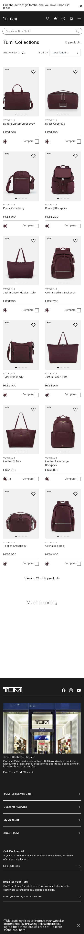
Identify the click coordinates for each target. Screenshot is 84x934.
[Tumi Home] (10, 18)
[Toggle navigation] (79, 18)
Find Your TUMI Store (17, 772)
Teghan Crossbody (14, 546)
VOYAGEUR (9, 120)
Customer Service (15, 807)
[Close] (81, 5)
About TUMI (11, 833)
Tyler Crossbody (13, 377)
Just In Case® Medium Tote (19, 292)
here (22, 930)
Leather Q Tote (12, 461)
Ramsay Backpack (56, 208)
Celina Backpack (55, 546)
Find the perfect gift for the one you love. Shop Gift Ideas (36, 6)
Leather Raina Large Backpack (57, 463)
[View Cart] (71, 18)
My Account (11, 820)
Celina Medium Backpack (60, 292)
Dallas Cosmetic (55, 124)
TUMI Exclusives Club (17, 793)
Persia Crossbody (13, 208)
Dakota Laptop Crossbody (19, 124)
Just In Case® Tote (56, 377)
